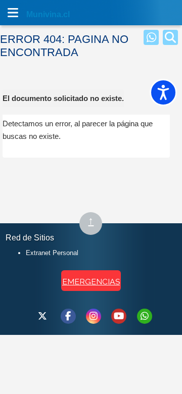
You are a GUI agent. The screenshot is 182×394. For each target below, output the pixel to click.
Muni (36, 14)
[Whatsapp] (151, 37)
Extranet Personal (52, 253)
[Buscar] (170, 37)
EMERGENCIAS (91, 281)
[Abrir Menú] (12, 12)
